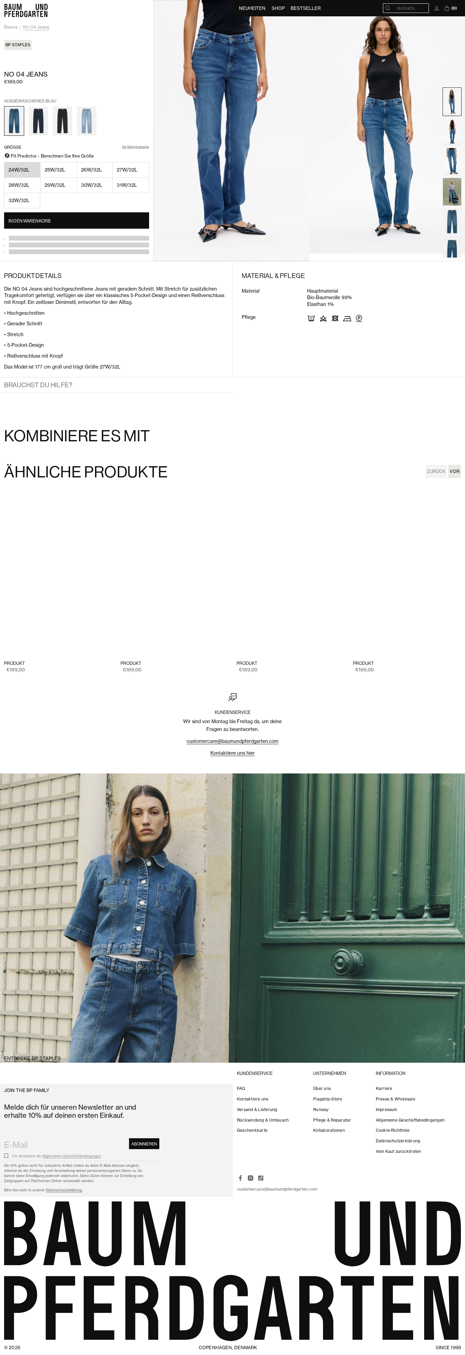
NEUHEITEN (252, 8)
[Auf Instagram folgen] (250, 1178)
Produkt (14, 663)
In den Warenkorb (29, 221)
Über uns (322, 1088)
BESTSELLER (306, 8)
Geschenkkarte (252, 1130)
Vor (454, 471)
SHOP (278, 8)
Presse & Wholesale (395, 1098)
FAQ (241, 1088)
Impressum (386, 1109)
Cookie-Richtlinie (393, 1130)
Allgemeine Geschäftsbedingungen (410, 1120)
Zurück (436, 471)
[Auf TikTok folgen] (260, 1178)
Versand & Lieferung (257, 1109)
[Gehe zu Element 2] (452, 131)
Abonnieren (144, 1143)
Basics (11, 27)
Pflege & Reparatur (332, 1120)
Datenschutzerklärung (64, 1190)
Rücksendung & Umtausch (263, 1120)
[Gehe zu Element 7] (452, 251)
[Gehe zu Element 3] (452, 161)
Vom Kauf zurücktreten (398, 1151)
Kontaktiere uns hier (232, 753)
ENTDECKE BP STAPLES (32, 1059)
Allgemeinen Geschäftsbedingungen (71, 1156)
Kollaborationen (329, 1130)
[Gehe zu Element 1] (452, 101)
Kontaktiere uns (253, 1098)
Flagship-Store (327, 1098)
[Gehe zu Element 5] (452, 191)
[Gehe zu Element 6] (452, 221)
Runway (320, 1109)
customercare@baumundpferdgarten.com (232, 741)
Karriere (384, 1088)
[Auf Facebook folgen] (240, 1178)
